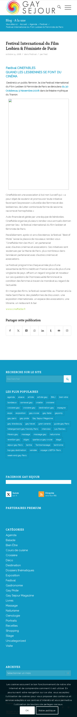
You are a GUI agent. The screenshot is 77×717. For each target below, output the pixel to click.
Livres (9, 600)
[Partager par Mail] (59, 330)
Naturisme (12, 610)
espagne (61, 408)
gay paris (11, 418)
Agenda (11, 535)
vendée (33, 450)
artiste (31, 397)
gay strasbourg (14, 424)
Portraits (11, 620)
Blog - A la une (16, 20)
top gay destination (16, 450)
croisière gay (29, 408)
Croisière (11, 555)
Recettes (12, 625)
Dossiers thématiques (20, 570)
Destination (13, 565)
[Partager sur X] (18, 330)
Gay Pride (12, 590)
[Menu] (66, 7)
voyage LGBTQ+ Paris (50, 450)
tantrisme (58, 445)
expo (9, 413)
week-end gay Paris (17, 455)
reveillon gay (13, 439)
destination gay (46, 408)
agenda (11, 397)
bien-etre (63, 397)
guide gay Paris (61, 424)
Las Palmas (59, 429)
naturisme (55, 434)
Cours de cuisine (17, 550)
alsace (21, 397)
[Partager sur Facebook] (10, 330)
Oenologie (13, 615)
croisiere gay (13, 408)
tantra (29, 445)
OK (27, 710)
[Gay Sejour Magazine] (32, 7)
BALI (53, 397)
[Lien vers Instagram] (67, 330)
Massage (12, 605)
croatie (39, 402)
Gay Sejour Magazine (43, 418)
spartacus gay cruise (42, 439)
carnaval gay (26, 402)
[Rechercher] (57, 7)
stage (58, 439)
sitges (26, 439)
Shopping (12, 630)
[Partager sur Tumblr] (51, 330)
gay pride (24, 418)
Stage (10, 635)
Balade (10, 540)
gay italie (47, 413)
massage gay (40, 434)
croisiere (50, 402)
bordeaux (12, 402)
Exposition (13, 575)
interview (46, 429)
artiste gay (42, 397)
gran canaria (44, 424)
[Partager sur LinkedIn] (43, 330)
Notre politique (47, 710)
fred (45, 54)
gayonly (59, 413)
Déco (9, 560)
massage (25, 434)
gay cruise (34, 413)
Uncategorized (16, 640)
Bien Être (12, 545)
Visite (9, 645)
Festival (33, 54)
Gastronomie (14, 585)
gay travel (30, 424)
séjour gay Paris (15, 445)
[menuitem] (57, 7)
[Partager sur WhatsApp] (34, 330)
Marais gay (12, 434)
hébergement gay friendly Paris (22, 429)
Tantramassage (43, 445)
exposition (21, 413)
